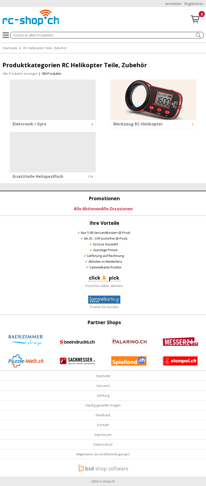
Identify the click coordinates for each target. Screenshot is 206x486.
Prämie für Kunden (104, 307)
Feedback (103, 415)
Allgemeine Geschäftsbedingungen (103, 454)
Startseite (103, 376)
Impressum (103, 434)
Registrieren (193, 3)
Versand (103, 385)
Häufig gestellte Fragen (103, 405)
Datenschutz (103, 444)
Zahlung (103, 395)
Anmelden (173, 3)
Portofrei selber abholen (104, 286)
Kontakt (103, 425)
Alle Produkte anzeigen (20, 73)
